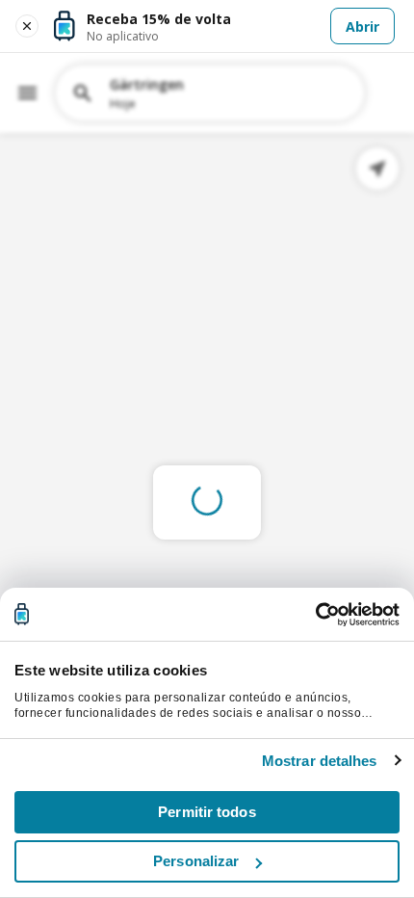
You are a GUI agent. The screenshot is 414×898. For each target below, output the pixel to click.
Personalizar (196, 861)
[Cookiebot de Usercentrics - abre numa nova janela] (315, 614)
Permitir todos (206, 812)
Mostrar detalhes (319, 761)
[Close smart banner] (27, 26)
